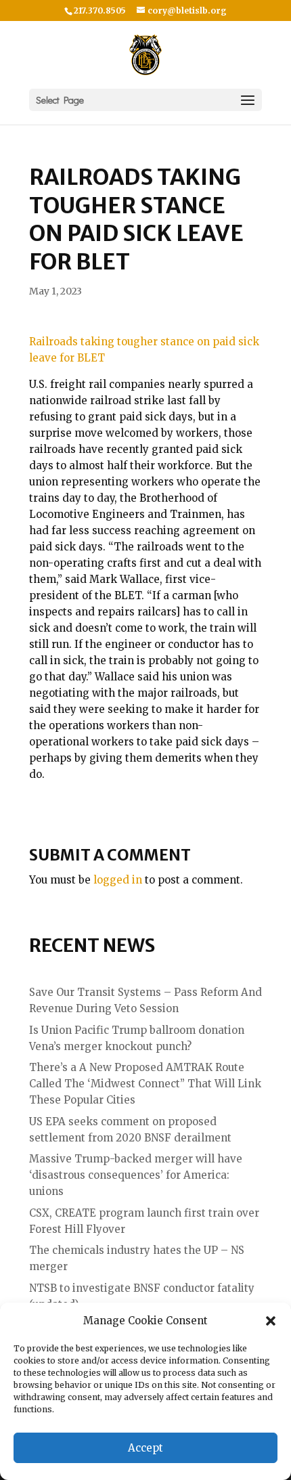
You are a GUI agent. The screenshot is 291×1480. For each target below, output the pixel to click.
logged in (117, 879)
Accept (145, 1447)
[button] (270, 1321)
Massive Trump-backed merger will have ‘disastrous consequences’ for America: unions (135, 1175)
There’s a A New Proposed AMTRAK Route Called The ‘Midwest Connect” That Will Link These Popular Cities (145, 1083)
